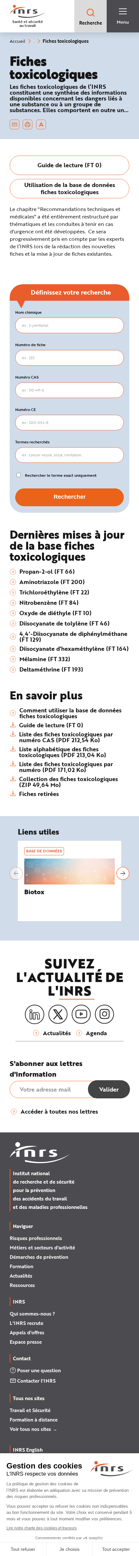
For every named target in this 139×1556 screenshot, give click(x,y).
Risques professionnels (36, 1238)
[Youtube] (81, 1014)
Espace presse (26, 1341)
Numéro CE (25, 410)
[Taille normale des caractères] (41, 124)
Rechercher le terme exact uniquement (61, 475)
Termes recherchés (32, 442)
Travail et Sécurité (30, 1410)
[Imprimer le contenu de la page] (27, 124)
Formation (21, 1266)
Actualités (21, 1275)
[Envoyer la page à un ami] (14, 124)
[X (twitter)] (58, 1014)
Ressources (22, 1285)
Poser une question (39, 1370)
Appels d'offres (27, 1332)
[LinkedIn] (34, 1014)
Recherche (90, 22)
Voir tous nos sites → (33, 1429)
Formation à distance (34, 1419)
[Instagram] (104, 1014)
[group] (69, 165)
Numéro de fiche (30, 345)
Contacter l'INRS (36, 1380)
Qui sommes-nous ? (32, 1313)
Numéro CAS (27, 377)
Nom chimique (28, 312)
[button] (16, 873)
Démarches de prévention (39, 1256)
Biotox (34, 892)
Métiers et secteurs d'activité (42, 1247)
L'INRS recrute (26, 1323)
